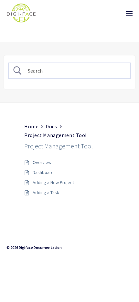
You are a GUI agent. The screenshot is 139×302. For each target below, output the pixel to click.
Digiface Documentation (40, 247)
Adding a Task (46, 192)
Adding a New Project (53, 182)
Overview (42, 162)
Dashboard (43, 172)
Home (31, 126)
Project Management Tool (55, 135)
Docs (51, 126)
